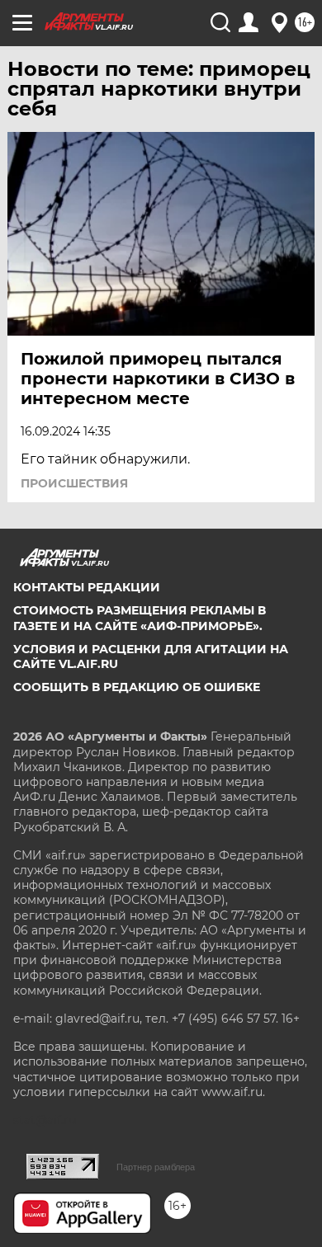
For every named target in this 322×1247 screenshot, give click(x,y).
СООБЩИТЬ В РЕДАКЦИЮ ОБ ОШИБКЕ (136, 687)
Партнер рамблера (155, 1167)
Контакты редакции (86, 587)
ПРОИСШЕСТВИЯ (74, 483)
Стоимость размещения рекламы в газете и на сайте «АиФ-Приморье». (139, 618)
